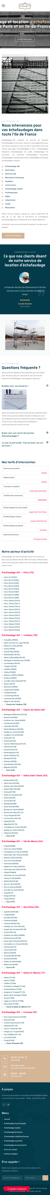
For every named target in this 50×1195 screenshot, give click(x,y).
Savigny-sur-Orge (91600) (13, 1032)
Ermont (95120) (9, 932)
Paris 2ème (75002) (11, 580)
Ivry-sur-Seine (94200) (12, 861)
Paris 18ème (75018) (11, 624)
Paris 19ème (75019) (11, 627)
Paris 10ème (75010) (11, 601)
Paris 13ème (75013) (11, 609)
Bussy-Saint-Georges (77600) (15, 995)
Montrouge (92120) (11, 753)
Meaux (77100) (9, 977)
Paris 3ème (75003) (11, 583)
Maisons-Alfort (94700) (12, 858)
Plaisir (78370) (9, 684)
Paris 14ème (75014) (11, 612)
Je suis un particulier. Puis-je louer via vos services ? (22, 444)
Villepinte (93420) (10, 833)
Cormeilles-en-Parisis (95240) (15, 944)
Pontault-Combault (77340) (14, 986)
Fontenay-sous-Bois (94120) (14, 869)
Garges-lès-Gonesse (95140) (14, 929)
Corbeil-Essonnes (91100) (13, 1023)
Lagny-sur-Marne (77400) (13, 1001)
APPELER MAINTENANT (25, 39)
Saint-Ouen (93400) (11, 807)
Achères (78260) (10, 678)
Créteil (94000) (9, 846)
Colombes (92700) (10, 726)
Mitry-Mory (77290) (11, 1004)
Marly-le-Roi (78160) (11, 701)
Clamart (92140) (9, 747)
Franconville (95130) (11, 923)
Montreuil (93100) (10, 780)
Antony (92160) (9, 741)
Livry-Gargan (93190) (11, 815)
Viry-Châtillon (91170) (12, 1034)
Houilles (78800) (9, 669)
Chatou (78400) (9, 672)
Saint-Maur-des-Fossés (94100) (15, 855)
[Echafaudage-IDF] (25, 6)
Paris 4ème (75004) (11, 586)
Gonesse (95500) (10, 959)
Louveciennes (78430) (12, 698)
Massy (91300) (9, 1020)
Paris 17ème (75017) (11, 621)
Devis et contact (10, 1149)
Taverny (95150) (9, 950)
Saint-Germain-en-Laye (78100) (16, 643)
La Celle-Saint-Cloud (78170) (14, 681)
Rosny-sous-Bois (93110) (13, 812)
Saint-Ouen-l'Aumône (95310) (15, 941)
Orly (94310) (8, 893)
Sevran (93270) (9, 801)
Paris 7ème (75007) (11, 592)
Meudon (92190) (9, 758)
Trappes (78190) (10, 666)
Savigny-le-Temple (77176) (14, 992)
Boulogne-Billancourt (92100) (15, 714)
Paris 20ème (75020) (11, 630)
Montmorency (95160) (12, 938)
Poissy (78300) (9, 649)
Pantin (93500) (9, 798)
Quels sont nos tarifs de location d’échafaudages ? (18, 434)
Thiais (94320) (9, 899)
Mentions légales (11, 1154)
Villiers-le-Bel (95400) (12, 962)
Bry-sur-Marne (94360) (12, 887)
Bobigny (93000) (9, 804)
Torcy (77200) (8, 998)
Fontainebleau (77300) (12, 989)
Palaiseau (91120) (10, 1026)
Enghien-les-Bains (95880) (14, 935)
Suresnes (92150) (10, 750)
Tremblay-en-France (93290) (15, 827)
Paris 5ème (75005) (11, 589)
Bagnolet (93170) (10, 824)
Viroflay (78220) (9, 693)
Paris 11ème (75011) (11, 604)
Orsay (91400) (8, 1040)
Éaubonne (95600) (10, 964)
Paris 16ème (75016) (11, 618)
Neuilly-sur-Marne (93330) (13, 830)
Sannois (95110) (9, 947)
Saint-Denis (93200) (11, 783)
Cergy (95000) (8, 915)
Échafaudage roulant (12, 1128)
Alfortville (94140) (10, 881)
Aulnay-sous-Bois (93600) (13, 786)
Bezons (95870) (9, 953)
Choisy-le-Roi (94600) (12, 878)
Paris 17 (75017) (25, 306)
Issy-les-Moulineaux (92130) (14, 744)
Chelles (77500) (9, 983)
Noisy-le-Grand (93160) (12, 795)
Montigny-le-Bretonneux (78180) (16, 660)
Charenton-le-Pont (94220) (14, 875)
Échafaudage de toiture (13, 1132)
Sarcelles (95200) (10, 918)
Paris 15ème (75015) (11, 615)
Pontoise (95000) (10, 921)
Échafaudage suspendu (13, 1141)
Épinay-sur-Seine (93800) (13, 809)
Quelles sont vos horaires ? (15, 386)
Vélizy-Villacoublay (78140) (14, 657)
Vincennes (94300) (10, 864)
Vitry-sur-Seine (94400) (12, 849)
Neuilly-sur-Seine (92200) (13, 732)
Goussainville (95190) (11, 956)
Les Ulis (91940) (9, 1037)
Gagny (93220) (9, 821)
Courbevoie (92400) (11, 723)
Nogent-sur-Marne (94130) (14, 866)
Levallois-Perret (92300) (13, 735)
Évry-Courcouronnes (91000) (14, 1017)
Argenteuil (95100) (10, 912)
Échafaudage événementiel (15, 1145)
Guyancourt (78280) (11, 690)
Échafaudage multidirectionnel (16, 1136)
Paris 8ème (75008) (11, 595)
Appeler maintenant (17, 1189)
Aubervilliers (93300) (11, 789)
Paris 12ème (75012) (11, 606)
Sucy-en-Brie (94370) (11, 884)
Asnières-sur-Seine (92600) (14, 720)
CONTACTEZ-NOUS (13, 235)
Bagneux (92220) (10, 767)
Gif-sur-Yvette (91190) (12, 1029)
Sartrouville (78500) (11, 652)
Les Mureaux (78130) (11, 663)
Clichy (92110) (9, 738)
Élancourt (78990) (10, 687)
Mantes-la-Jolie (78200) (12, 646)
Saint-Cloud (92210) (11, 755)
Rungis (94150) (9, 896)
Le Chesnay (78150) (11, 696)
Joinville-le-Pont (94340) (13, 890)
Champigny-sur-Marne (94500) (15, 852)
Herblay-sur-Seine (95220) (14, 926)
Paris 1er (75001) (10, 577)
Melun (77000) (9, 980)
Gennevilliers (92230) (12, 764)
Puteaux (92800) (10, 761)
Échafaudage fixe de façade (15, 1123)
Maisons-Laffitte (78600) (13, 675)
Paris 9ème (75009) (11, 598)
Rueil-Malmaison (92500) (13, 729)
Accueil (7, 1119)
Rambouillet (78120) (11, 655)
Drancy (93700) (9, 792)
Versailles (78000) (10, 640)
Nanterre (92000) (10, 717)
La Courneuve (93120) (12, 818)
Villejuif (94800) (9, 872)
